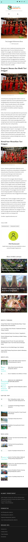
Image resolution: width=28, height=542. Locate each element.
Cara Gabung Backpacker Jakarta (9, 520)
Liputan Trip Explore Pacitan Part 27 (16, 450)
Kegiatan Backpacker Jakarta (8, 517)
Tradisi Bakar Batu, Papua (11, 310)
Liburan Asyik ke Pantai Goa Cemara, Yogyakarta (13, 333)
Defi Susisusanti (15, 43)
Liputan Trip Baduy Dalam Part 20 (16, 476)
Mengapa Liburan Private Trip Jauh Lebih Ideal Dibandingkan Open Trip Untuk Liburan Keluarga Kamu (13, 342)
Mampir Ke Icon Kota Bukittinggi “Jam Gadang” (12, 347)
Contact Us (3, 529)
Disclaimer (3, 536)
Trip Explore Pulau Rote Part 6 (15, 418)
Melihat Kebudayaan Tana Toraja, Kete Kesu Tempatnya (13, 289)
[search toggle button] (17, 14)
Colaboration (4, 531)
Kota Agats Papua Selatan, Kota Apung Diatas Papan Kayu (13, 269)
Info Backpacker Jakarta (7, 512)
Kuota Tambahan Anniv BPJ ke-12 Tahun (17, 373)
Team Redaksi (4, 534)
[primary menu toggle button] (9, 14)
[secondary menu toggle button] (1, 2)
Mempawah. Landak (15, 226)
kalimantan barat (5, 226)
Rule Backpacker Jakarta (7, 514)
